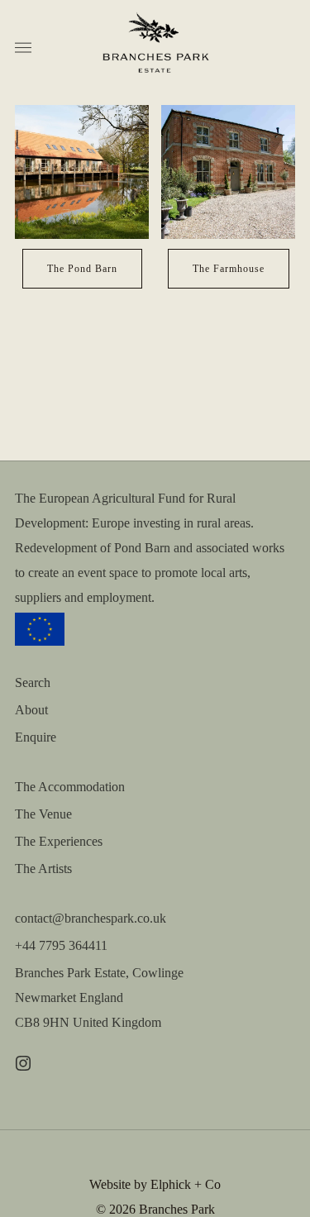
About (31, 710)
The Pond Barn (82, 268)
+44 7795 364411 (61, 945)
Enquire (35, 737)
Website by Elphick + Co (155, 1184)
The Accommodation (70, 787)
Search (32, 682)
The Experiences (59, 841)
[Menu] (23, 48)
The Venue (43, 814)
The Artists (43, 868)
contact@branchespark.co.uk (90, 918)
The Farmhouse (229, 268)
